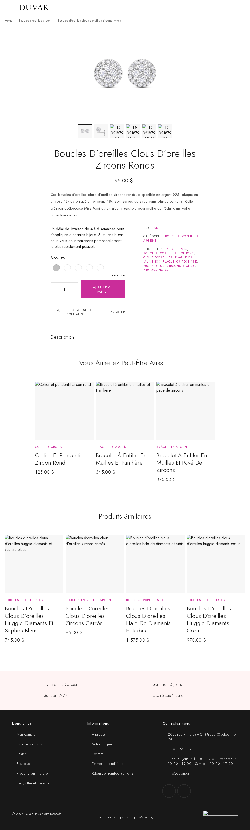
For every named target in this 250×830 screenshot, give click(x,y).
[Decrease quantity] (54, 289)
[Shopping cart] (243, 7)
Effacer (118, 275)
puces (148, 266)
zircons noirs (155, 270)
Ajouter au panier (103, 289)
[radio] (56, 267)
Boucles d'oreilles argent (35, 20)
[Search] (235, 7)
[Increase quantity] (74, 289)
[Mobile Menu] (10, 7)
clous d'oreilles (157, 257)
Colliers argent (49, 447)
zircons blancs (181, 266)
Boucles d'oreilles (160, 253)
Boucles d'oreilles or (24, 600)
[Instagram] (184, 791)
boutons (186, 253)
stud (160, 266)
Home (8, 20)
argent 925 (177, 249)
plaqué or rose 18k (180, 261)
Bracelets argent (112, 447)
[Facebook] (169, 791)
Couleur (59, 257)
